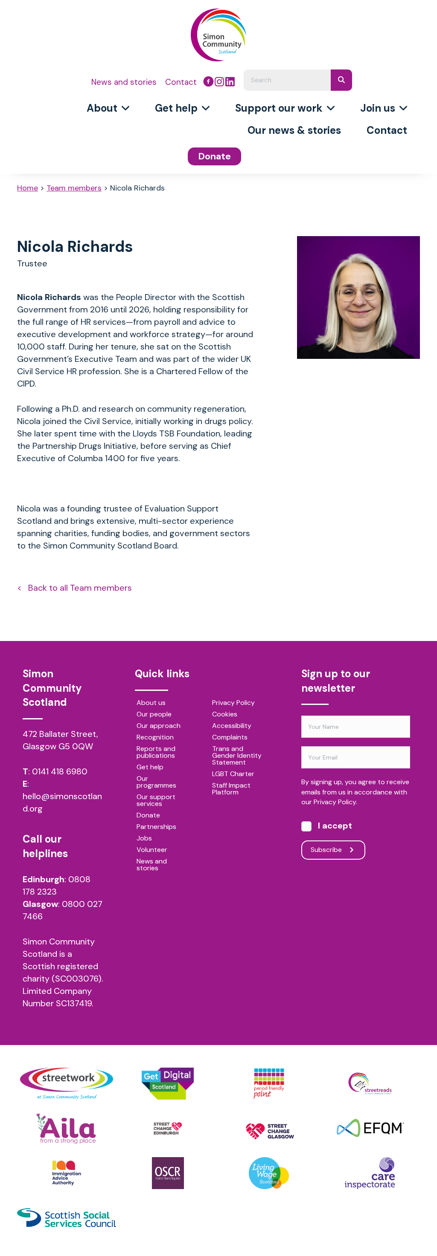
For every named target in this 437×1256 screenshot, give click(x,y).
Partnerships (156, 827)
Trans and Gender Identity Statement (237, 756)
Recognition (155, 738)
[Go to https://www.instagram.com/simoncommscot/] (219, 82)
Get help (150, 767)
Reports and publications (156, 752)
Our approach (159, 726)
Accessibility (231, 726)
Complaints (230, 738)
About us (151, 703)
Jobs (144, 839)
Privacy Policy (233, 703)
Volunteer (152, 850)
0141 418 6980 (59, 771)
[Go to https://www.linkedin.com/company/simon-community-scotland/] (229, 82)
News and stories (152, 865)
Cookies (224, 715)
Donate (148, 816)
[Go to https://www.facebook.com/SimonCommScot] (208, 83)
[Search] (341, 80)
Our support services (156, 801)
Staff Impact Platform (231, 789)
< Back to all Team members (74, 587)
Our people (154, 715)
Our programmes (156, 782)
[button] (333, 850)
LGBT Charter (233, 774)
